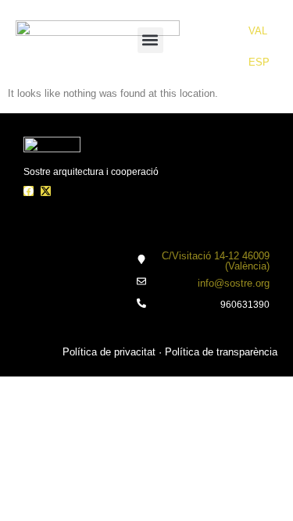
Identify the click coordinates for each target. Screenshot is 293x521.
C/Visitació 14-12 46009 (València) (216, 261)
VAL (257, 31)
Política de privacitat (109, 352)
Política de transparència (221, 352)
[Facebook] (28, 191)
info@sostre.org (234, 283)
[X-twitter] (46, 191)
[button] (150, 40)
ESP (259, 62)
